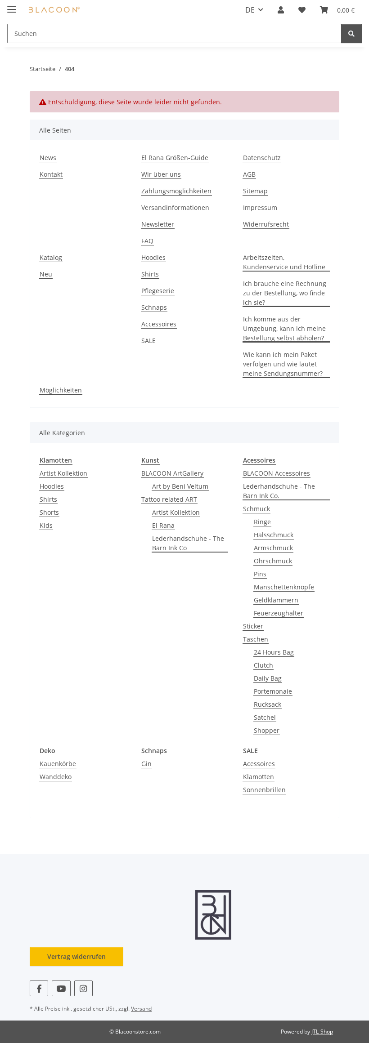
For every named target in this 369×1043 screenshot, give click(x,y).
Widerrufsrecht (266, 224)
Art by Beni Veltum (180, 486)
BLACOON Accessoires (276, 473)
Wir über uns (161, 174)
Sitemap (255, 191)
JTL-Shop (322, 1031)
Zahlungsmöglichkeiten (176, 191)
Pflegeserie (157, 290)
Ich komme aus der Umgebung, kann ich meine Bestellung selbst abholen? (284, 328)
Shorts (49, 512)
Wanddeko (56, 776)
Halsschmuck (273, 534)
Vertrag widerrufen (76, 956)
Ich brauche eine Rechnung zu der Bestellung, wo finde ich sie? (284, 293)
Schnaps (154, 307)
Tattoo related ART (169, 499)
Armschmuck (273, 548)
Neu (46, 274)
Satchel (265, 717)
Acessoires (259, 763)
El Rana (163, 525)
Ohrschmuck (273, 561)
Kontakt (51, 174)
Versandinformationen (175, 207)
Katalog (51, 257)
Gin (146, 763)
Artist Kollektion (63, 473)
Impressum (260, 207)
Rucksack (267, 704)
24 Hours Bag (274, 652)
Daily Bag (268, 678)
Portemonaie (273, 691)
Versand (141, 1008)
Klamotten (258, 776)
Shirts (150, 274)
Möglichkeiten (61, 390)
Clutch (263, 665)
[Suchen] (351, 33)
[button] (280, 10)
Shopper (266, 730)
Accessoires (158, 324)
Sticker (253, 626)
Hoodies (153, 257)
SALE (148, 340)
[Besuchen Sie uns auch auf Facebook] (39, 988)
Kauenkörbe (58, 763)
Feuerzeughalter (278, 613)
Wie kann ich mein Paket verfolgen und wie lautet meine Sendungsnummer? (283, 364)
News (48, 157)
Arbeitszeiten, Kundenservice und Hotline (284, 262)
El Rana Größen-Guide (174, 157)
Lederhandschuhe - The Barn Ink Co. (279, 491)
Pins (260, 574)
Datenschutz (262, 157)
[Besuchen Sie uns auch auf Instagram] (83, 988)
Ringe (262, 521)
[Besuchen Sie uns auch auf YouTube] (61, 988)
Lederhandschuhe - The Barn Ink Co (188, 543)
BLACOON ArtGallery (172, 473)
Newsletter (157, 224)
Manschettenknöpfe (284, 587)
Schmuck (256, 508)
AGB (249, 174)
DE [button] (250, 10)
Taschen (255, 639)
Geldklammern (276, 600)
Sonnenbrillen (264, 789)
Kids (46, 525)
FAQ (147, 240)
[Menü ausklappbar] (11, 5)
